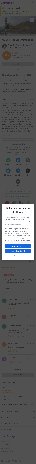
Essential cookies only (18, 251)
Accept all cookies (18, 246)
